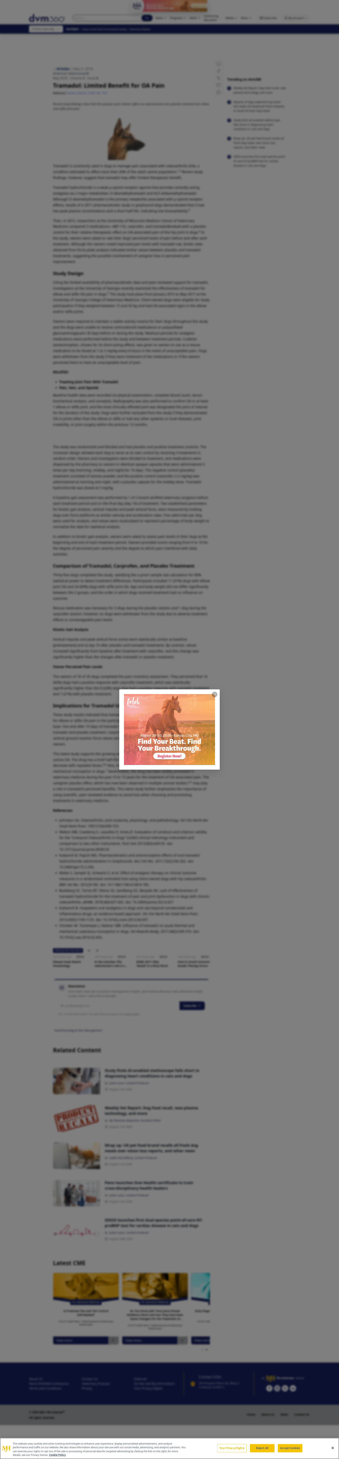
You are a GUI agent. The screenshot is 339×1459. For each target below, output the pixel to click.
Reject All (262, 1448)
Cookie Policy (57, 1455)
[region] (169, 1448)
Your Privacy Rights (231, 1448)
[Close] (332, 1448)
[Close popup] (214, 694)
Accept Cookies (290, 1448)
